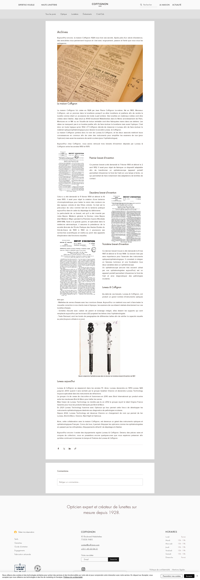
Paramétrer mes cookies (172, 576)
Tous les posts (51, 14)
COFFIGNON (88, 531)
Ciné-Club (100, 14)
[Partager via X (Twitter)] (64, 448)
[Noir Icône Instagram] (83, 569)
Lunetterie (74, 14)
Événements (87, 14)
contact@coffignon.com (90, 545)
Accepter (189, 576)
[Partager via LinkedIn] (70, 448)
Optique (63, 14)
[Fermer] (197, 576)
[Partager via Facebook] (58, 448)
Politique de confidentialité (73, 577)
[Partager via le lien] (75, 448)
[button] (28, 4)
